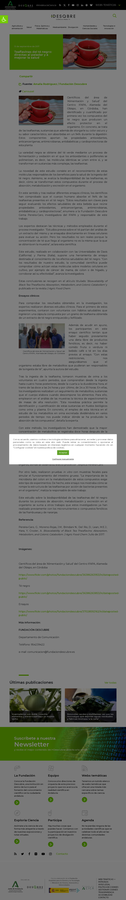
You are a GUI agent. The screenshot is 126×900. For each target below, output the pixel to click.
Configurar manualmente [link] (63, 459)
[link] (4, 19)
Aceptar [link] (63, 452)
